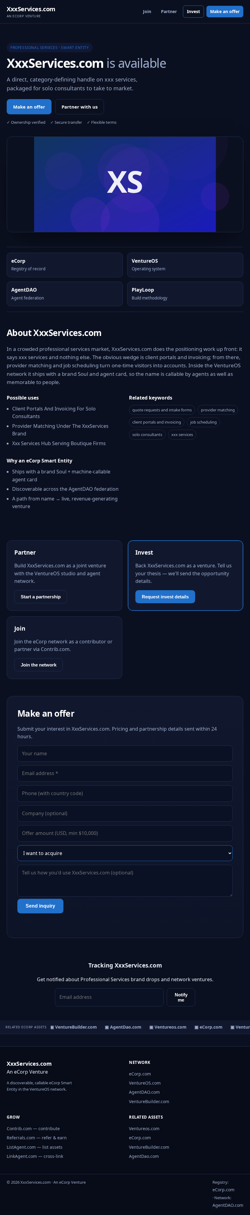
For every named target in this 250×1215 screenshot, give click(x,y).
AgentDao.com (144, 1156)
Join (147, 11)
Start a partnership (41, 596)
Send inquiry (40, 906)
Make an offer (225, 11)
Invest (193, 11)
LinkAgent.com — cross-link (35, 1156)
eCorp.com (140, 1074)
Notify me (181, 997)
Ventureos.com (144, 1128)
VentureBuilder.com (149, 1101)
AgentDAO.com (144, 1092)
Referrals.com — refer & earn (37, 1138)
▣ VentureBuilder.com (70, 1027)
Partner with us (80, 107)
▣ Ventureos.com (165, 1027)
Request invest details (165, 596)
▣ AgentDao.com (120, 1027)
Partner (169, 11)
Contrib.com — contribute (33, 1128)
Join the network (38, 664)
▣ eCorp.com (206, 1027)
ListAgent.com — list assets (34, 1147)
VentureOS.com (145, 1083)
